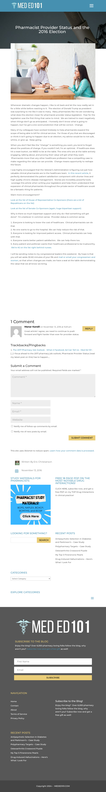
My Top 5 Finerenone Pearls (69, 555)
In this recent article (78, 173)
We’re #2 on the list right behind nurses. (31, 247)
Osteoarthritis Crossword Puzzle (71, 550)
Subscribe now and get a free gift (43, 649)
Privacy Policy (17, 718)
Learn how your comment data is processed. (72, 450)
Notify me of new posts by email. (30, 431)
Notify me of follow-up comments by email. (35, 426)
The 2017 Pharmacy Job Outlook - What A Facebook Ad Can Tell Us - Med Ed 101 (52, 350)
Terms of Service (19, 714)
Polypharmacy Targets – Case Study (73, 546)
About (14, 710)
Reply (89, 328)
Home (14, 701)
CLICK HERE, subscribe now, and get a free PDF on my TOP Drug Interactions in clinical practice (74, 492)
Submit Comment (82, 438)
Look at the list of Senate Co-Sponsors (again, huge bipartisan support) (46, 208)
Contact (14, 705)
